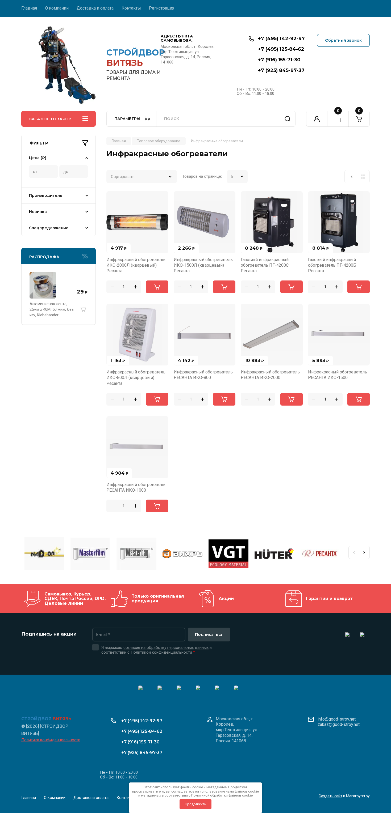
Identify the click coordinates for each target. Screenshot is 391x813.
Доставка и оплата (95, 8)
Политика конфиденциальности (50, 740)
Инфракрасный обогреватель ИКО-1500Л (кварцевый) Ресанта (203, 265)
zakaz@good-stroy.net (339, 724)
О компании (57, 8)
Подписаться (209, 634)
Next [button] (364, 552)
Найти (288, 119)
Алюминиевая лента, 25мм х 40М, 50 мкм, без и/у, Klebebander (52, 309)
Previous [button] (353, 552)
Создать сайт (330, 796)
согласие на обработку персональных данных (166, 647)
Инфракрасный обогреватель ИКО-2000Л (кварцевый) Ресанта (135, 265)
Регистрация (161, 8)
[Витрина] (363, 176)
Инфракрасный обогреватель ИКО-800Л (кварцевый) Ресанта (135, 377)
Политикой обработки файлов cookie (222, 795)
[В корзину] (83, 309)
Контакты (131, 8)
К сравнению (113, 198)
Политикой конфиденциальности (161, 652)
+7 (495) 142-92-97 (281, 38)
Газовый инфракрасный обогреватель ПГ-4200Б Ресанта (332, 265)
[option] (44, 554)
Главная (29, 8)
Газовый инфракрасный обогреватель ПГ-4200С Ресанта (265, 265)
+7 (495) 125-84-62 (281, 49)
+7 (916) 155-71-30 (279, 60)
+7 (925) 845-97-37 (281, 70)
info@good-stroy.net (337, 719)
